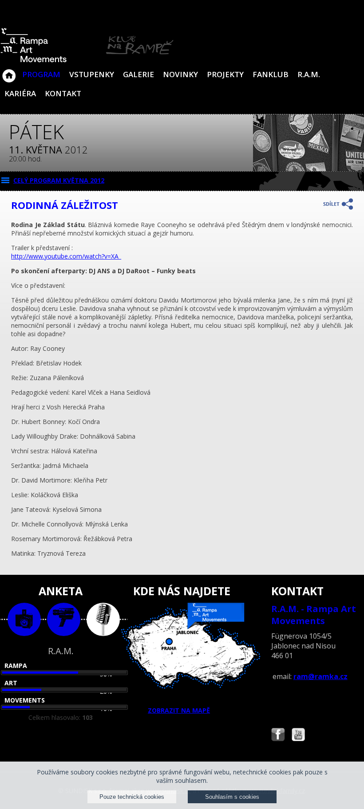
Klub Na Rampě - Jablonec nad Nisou (9, 71)
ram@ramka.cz (320, 676)
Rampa (15, 665)
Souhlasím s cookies (232, 796)
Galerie (138, 74)
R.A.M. (308, 74)
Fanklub (271, 74)
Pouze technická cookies (131, 796)
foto (24, 619)
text (103, 619)
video (63, 619)
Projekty (225, 74)
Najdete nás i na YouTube (298, 735)
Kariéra (20, 93)
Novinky (180, 74)
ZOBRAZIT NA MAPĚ (179, 710)
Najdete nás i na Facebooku (278, 735)
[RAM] (87, 60)
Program (41, 74)
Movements (24, 700)
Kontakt (63, 93)
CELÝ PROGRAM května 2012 (58, 180)
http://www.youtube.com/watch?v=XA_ (66, 256)
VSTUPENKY (91, 74)
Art (10, 683)
